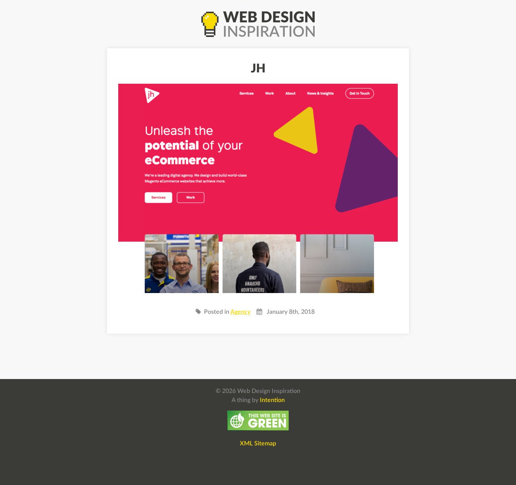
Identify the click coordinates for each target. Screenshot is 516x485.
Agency (240, 312)
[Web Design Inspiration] (258, 24)
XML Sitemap (258, 443)
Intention (272, 400)
